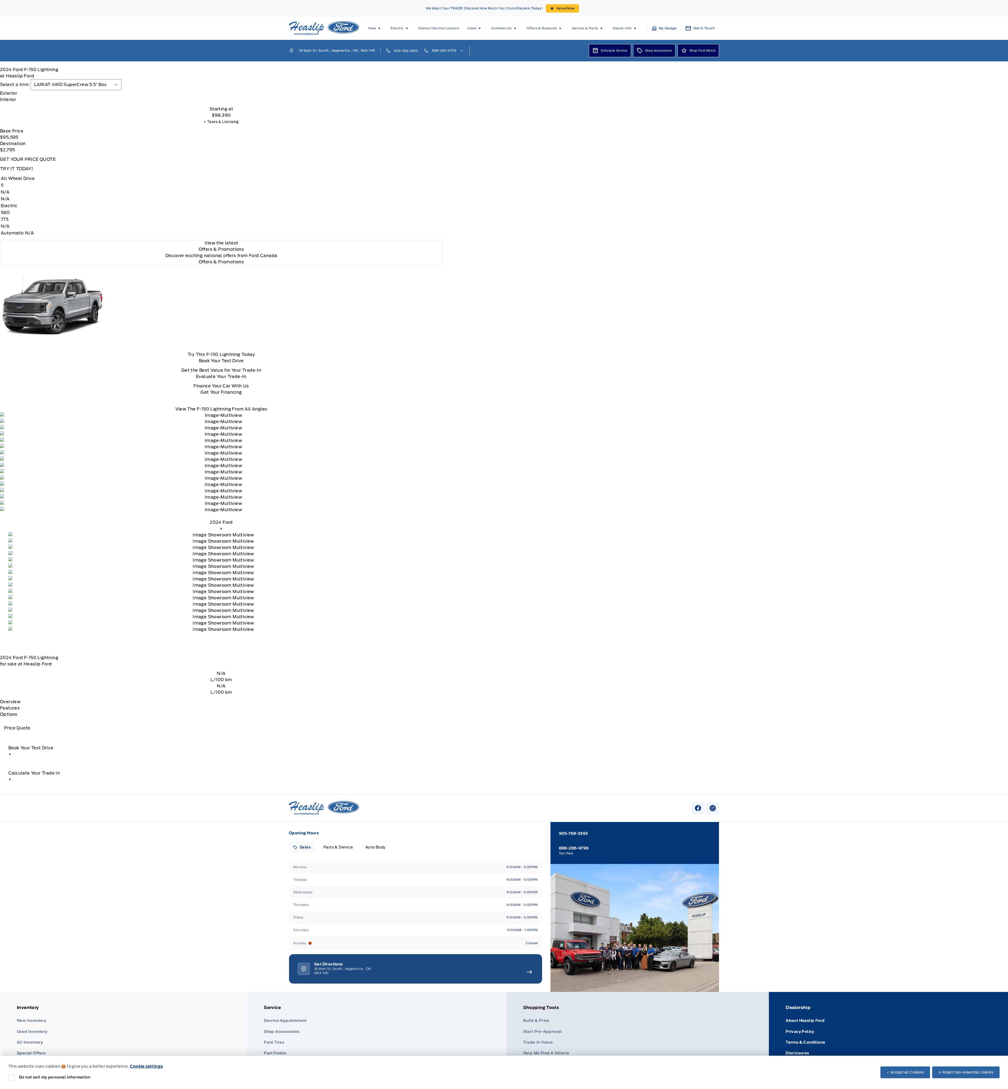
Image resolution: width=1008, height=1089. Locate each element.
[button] (664, 28)
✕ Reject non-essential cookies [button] (965, 1072)
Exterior (8, 93)
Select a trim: (15, 84)
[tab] (221, 93)
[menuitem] (375, 28)
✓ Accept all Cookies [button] (905, 1072)
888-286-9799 (444, 50)
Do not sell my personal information (54, 1077)
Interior (8, 99)
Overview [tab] (10, 701)
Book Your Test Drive (221, 360)
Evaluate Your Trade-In (221, 376)
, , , (337, 50)
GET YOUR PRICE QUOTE (28, 159)
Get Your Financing (221, 392)
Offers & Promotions (221, 261)
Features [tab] (10, 708)
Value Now (565, 8)
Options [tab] (9, 714)
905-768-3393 (406, 51)
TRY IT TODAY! (16, 168)
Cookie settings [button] (146, 1066)
